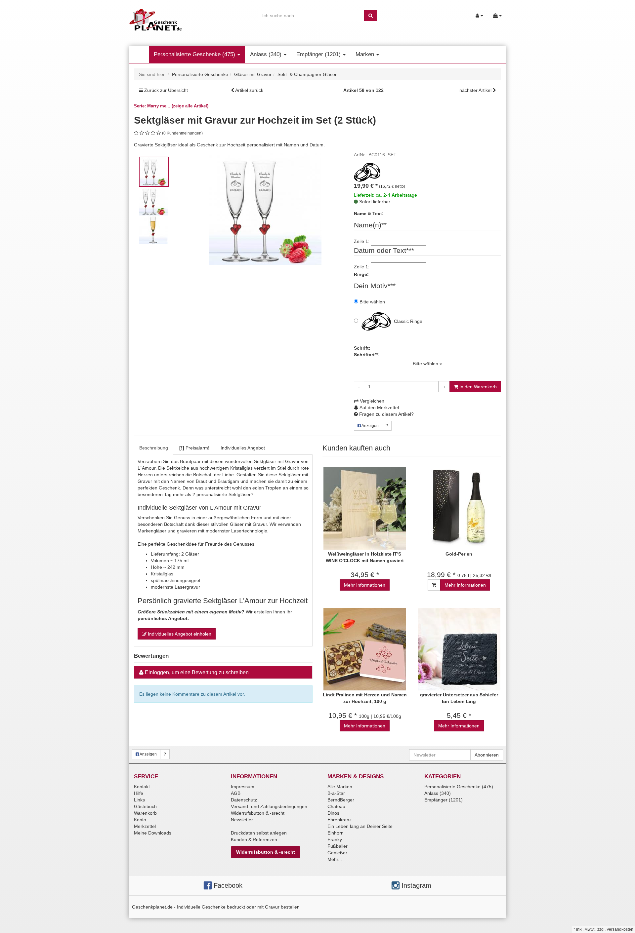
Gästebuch (145, 806)
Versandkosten (620, 929)
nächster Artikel (476, 90)
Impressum (242, 786)
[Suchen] (370, 15)
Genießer (337, 852)
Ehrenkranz (339, 819)
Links (139, 799)
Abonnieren (487, 755)
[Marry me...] (367, 172)
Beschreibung (153, 447)
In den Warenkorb (477, 386)
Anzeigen (370, 425)
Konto (140, 819)
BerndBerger (340, 799)
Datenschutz (244, 799)
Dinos (333, 813)
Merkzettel (145, 826)
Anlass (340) (266, 54)
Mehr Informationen (364, 585)
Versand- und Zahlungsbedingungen (269, 806)
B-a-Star (336, 793)
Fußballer (337, 846)
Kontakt (142, 786)
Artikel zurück (249, 90)
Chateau (336, 806)
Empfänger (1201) (319, 54)
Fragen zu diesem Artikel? (386, 414)
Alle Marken (339, 786)
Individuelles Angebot (243, 447)
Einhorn (335, 833)
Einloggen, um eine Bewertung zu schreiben (197, 672)
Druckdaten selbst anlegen (259, 833)
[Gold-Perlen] (459, 508)
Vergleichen (371, 401)
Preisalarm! (194, 447)
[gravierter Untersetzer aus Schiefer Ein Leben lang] (459, 649)
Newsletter (242, 819)
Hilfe (138, 793)
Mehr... (334, 859)
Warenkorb (145, 813)
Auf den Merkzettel (379, 407)
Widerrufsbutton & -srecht (257, 813)
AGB (235, 793)
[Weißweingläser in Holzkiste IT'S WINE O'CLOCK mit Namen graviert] (364, 508)
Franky (334, 839)
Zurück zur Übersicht (166, 90)
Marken (366, 54)
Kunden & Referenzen (254, 839)
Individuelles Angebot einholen (179, 634)
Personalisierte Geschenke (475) (195, 54)
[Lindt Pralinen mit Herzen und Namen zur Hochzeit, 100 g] (364, 649)
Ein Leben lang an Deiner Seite (360, 826)
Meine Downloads (152, 833)
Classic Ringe (407, 321)
